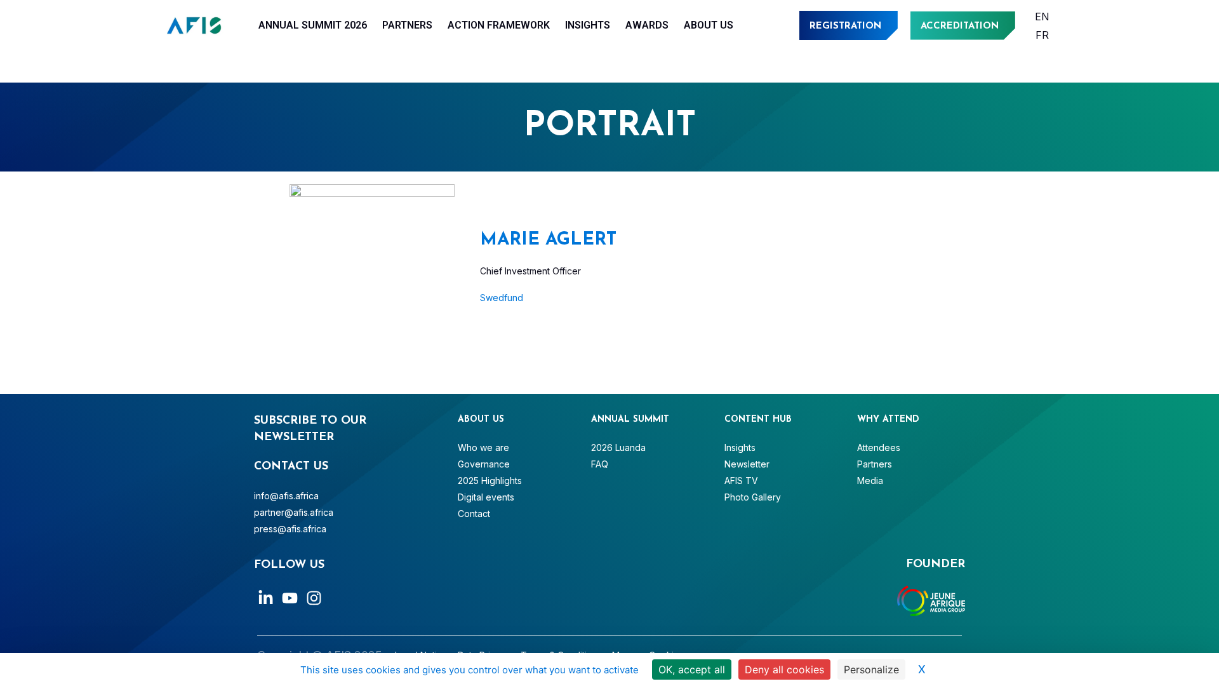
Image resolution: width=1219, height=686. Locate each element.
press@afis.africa (290, 528)
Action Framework (499, 25)
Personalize (871, 669)
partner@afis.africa (293, 512)
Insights (587, 25)
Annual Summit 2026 (312, 25)
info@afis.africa (286, 495)
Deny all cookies (784, 669)
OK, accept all (691, 669)
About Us (708, 25)
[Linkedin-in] (265, 598)
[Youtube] (290, 598)
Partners (407, 25)
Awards (647, 25)
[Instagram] (314, 598)
